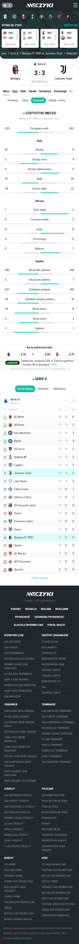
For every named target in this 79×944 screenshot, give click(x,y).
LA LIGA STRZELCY (13, 823)
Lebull (8, 908)
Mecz (6, 91)
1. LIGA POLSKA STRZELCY (17, 846)
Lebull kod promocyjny (56, 909)
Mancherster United (54, 658)
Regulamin (61, 609)
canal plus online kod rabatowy (17, 748)
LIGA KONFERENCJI (14, 653)
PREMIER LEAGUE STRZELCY (18, 818)
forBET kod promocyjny (18, 881)
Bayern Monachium (53, 664)
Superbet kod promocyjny (57, 887)
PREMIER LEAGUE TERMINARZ (57, 733)
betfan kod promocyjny (56, 893)
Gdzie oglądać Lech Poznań (20, 781)
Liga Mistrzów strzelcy (18, 795)
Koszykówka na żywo (54, 812)
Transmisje (60, 91)
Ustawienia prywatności (49, 617)
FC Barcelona (50, 641)
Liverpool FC (49, 653)
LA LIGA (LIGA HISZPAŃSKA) (18, 674)
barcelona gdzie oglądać (19, 711)
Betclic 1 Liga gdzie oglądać (20, 756)
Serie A (14, 53)
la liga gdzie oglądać (16, 716)
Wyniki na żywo (12, 25)
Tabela (32, 91)
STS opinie (10, 864)
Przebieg (13, 100)
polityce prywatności (23, 938)
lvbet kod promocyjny (55, 898)
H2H (23, 91)
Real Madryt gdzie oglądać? (15, 889)
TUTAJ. (54, 364)
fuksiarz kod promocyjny (19, 902)
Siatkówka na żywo (53, 795)
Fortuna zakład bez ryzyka (58, 904)
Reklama (46, 609)
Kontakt (16, 609)
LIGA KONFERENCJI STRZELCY (19, 806)
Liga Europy (11, 647)
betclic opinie (50, 881)
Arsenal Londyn (51, 670)
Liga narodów (12, 696)
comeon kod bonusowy (56, 915)
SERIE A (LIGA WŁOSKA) (16, 679)
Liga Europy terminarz (55, 716)
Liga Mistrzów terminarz (56, 711)
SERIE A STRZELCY (13, 829)
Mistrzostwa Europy (54, 840)
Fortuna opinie (13, 870)
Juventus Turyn (51, 692)
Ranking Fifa (49, 818)
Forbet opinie (12, 896)
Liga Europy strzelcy (16, 801)
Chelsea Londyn (51, 675)
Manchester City (52, 681)
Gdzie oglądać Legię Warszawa (15, 773)
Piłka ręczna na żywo (54, 801)
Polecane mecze (51, 829)
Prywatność (22, 617)
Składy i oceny (57, 100)
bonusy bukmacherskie (18, 919)
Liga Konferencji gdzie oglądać (17, 763)
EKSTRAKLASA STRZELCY (17, 812)
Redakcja (31, 609)
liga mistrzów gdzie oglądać (53, 848)
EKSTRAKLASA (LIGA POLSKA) (19, 658)
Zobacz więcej (39, 578)
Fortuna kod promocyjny (57, 870)
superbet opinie (13, 876)
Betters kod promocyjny (19, 913)
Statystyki (38, 100)
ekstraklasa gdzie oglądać (20, 731)
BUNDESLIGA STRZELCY (16, 835)
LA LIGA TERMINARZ (52, 739)
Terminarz (45, 91)
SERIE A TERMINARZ (52, 745)
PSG (44, 687)
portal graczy (56, 625)
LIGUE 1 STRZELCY (13, 840)
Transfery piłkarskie (54, 835)
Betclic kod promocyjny (56, 876)
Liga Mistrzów (12, 641)
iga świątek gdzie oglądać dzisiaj (19, 724)
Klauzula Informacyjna (28, 625)
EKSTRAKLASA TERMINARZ (56, 728)
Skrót (25, 100)
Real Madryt (49, 647)
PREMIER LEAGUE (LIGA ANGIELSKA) (16, 666)
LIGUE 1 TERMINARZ (52, 756)
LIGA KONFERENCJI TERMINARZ (58, 722)
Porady (46, 823)
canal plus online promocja (14, 739)
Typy (15, 91)
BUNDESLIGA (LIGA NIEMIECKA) (20, 685)
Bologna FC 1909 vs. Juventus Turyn (42, 53)
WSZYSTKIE (71, 25)
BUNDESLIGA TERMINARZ (55, 750)
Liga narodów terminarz (56, 762)
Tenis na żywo (50, 806)
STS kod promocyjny (54, 864)
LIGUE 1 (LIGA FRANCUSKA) (18, 691)
